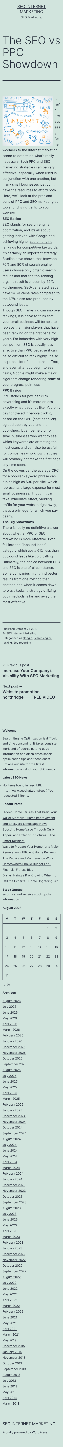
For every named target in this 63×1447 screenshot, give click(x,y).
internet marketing (42, 150)
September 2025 (14, 1064)
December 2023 (14, 1185)
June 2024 (10, 1150)
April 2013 (10, 1398)
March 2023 (11, 1237)
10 (7, 947)
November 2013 (14, 1357)
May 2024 (10, 1156)
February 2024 (13, 1173)
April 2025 (10, 1093)
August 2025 (12, 1070)
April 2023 (10, 1231)
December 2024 (14, 1116)
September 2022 (14, 1271)
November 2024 (14, 1121)
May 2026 (10, 1018)
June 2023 (10, 1219)
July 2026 (9, 1006)
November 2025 (14, 1052)
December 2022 (14, 1254)
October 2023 (13, 1196)
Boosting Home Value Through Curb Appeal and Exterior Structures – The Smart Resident (29, 835)
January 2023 (12, 1248)
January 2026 (12, 1041)
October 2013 (12, 1363)
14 (39, 947)
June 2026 (10, 1012)
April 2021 (10, 1329)
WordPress (39, 1432)
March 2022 (11, 1306)
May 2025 (10, 1087)
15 (48, 947)
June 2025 (10, 1081)
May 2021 (9, 1323)
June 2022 (10, 1288)
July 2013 (9, 1380)
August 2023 (12, 1208)
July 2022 (9, 1282)
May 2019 (9, 1340)
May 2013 (9, 1392)
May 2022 (10, 1294)
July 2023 (9, 1213)
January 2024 (12, 1179)
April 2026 (10, 1024)
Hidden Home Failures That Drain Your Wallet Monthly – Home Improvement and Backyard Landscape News (30, 817)
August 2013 (11, 1375)
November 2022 (14, 1260)
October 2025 (13, 1058)
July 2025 (9, 1076)
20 (31, 956)
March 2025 (11, 1098)
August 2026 (12, 1001)
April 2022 (10, 1300)
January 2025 (12, 1110)
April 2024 (10, 1162)
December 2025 (14, 1047)
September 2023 (14, 1202)
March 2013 (11, 1403)
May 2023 (10, 1225)
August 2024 (12, 1139)
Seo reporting (22, 642)
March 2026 (11, 1029)
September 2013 (14, 1369)
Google (27, 638)
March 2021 (11, 1334)
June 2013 (10, 1386)
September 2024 (15, 1133)
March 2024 (11, 1168)
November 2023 (14, 1190)
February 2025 (13, 1104)
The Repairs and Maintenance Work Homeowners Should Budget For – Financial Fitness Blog (28, 863)
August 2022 (12, 1277)
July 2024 (10, 1144)
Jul (9, 984)
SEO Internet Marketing (21, 633)
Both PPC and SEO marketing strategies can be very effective (29, 167)
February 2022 (13, 1311)
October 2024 (13, 1127)
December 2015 (14, 1346)
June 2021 (10, 1317)
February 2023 (13, 1242)
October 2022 (13, 1265)
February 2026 (13, 1035)
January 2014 (12, 1352)
